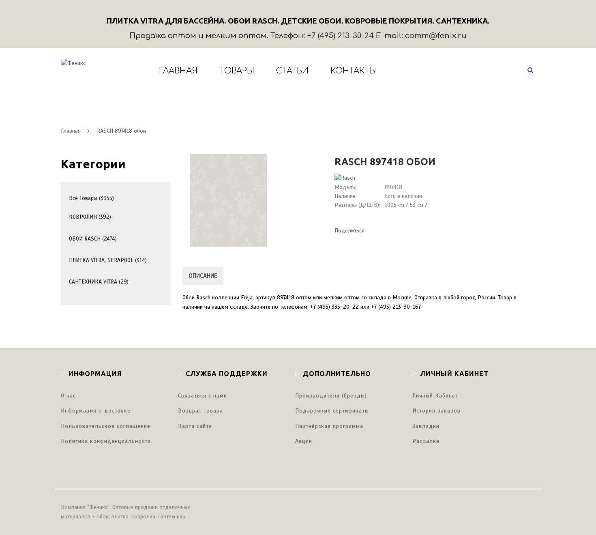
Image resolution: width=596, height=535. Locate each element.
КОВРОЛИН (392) (90, 216)
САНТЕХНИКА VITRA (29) (99, 281)
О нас (68, 395)
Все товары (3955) (91, 198)
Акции (303, 441)
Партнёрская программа (329, 426)
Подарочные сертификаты (332, 410)
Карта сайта (195, 426)
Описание (203, 276)
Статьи (292, 70)
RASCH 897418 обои (121, 130)
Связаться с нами (202, 395)
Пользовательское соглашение (105, 426)
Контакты (353, 70)
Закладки (425, 426)
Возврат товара (200, 410)
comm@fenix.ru (436, 36)
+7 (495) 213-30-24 (340, 36)
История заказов (436, 410)
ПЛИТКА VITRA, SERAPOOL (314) (108, 260)
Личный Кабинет (435, 395)
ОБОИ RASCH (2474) (93, 238)
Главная (177, 70)
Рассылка (425, 441)
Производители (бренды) (331, 395)
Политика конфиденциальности (106, 441)
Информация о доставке (96, 410)
